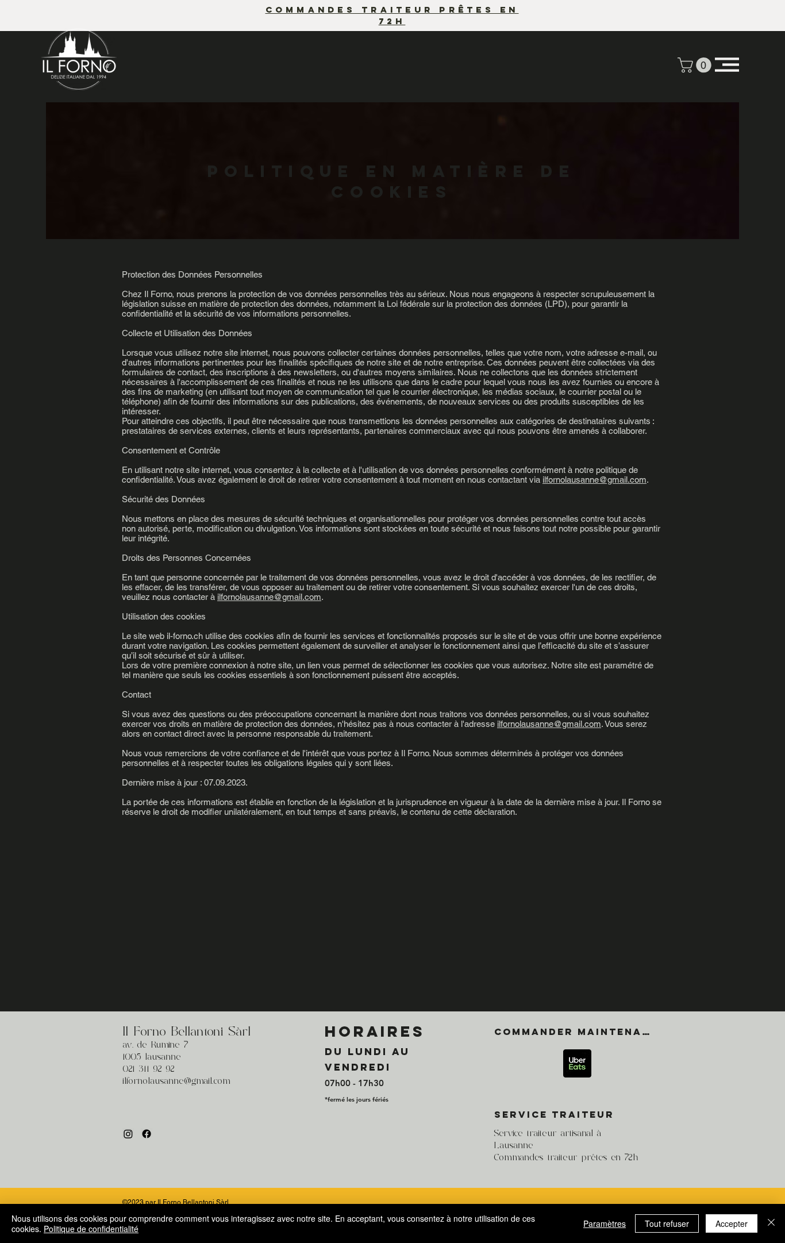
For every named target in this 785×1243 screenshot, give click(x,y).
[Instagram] (128, 1134)
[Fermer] (771, 1223)
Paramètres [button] (604, 1223)
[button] (696, 65)
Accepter (731, 1223)
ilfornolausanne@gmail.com (594, 479)
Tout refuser (667, 1223)
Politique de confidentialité (91, 1228)
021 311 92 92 (148, 1069)
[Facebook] (146, 1134)
